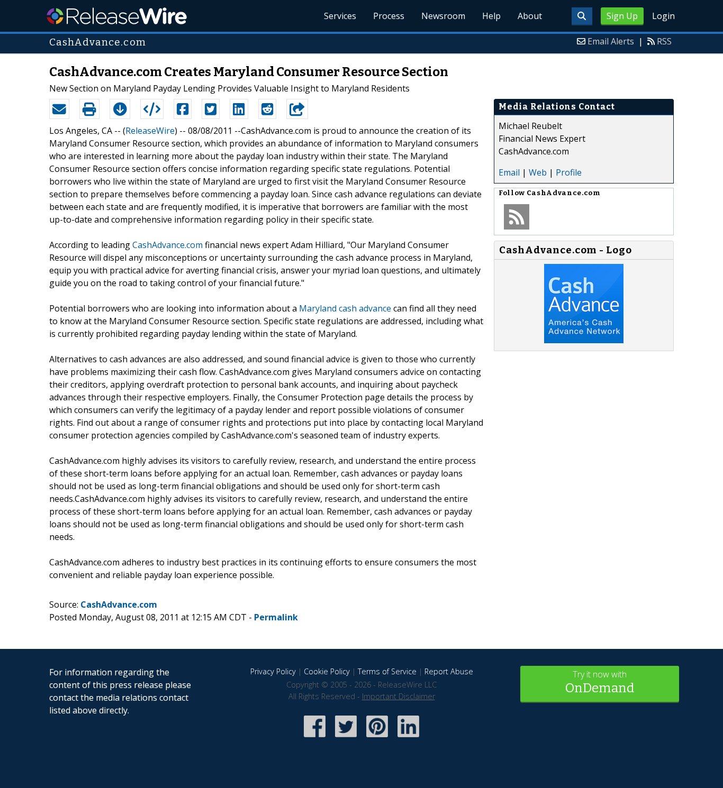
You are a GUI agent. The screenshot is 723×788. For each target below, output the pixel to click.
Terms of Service (387, 671)
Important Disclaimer (398, 696)
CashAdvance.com (167, 245)
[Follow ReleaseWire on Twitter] (345, 738)
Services (340, 16)
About (530, 16)
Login (663, 16)
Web (538, 172)
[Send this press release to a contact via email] (59, 108)
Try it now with (599, 681)
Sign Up (622, 16)
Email (509, 172)
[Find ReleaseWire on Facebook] (314, 738)
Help (491, 16)
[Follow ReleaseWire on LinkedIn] (408, 738)
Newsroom (443, 16)
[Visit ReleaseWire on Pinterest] (377, 738)
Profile (569, 172)
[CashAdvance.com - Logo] (583, 340)
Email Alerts (611, 41)
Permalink (276, 617)
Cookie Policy (327, 671)
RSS (664, 41)
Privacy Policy (273, 671)
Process (388, 16)
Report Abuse (448, 671)
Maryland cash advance (345, 308)
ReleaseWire (116, 15)
